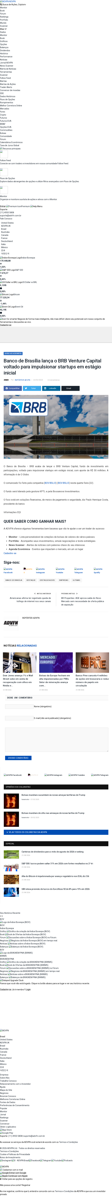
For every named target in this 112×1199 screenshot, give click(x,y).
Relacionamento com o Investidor (15, 1084)
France (4, 238)
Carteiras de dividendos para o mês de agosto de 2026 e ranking (53, 852)
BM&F (2, 124)
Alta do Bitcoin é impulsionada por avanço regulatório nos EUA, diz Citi (55, 876)
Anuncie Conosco (8, 1096)
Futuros (3, 118)
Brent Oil (19, 307)
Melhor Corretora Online (11, 105)
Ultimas (76, 580)
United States (7, 223)
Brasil (3, 229)
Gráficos (4, 41)
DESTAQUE (31, 580)
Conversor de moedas (10, 90)
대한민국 (5, 253)
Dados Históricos (7, 96)
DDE (2, 93)
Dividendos (5, 50)
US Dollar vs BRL (29, 282)
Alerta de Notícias (8, 69)
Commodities (6, 130)
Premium (25, 206)
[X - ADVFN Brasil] (20, 1160)
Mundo (3, 23)
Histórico (4, 53)
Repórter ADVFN (22, 380)
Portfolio (4, 20)
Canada (4, 235)
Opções (3, 44)
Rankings (4, 17)
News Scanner (6, 66)
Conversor (4, 1124)
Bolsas (3, 133)
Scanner (4, 26)
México (4, 247)
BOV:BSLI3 (50, 483)
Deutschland (7, 241)
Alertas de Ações (8, 84)
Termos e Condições (68, 1142)
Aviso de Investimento (10, 1157)
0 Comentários (54, 380)
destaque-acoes (47, 580)
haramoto (25, 799)
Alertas (3, 81)
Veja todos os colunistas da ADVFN (28, 832)
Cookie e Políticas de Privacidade (15, 1154)
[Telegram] (45, 1160)
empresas (63, 580)
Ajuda (2, 1087)
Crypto (3, 115)
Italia (3, 244)
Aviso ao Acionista (13, 353)
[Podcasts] (67, 1160)
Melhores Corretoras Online (12, 1099)
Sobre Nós (4, 1078)
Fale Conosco (6, 218)
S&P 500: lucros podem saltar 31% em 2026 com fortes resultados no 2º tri (57, 863)
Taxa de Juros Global (9, 145)
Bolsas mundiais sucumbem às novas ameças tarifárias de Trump (53, 795)
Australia (5, 232)
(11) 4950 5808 (7, 212)
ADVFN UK (5, 226)
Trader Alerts (6, 87)
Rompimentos (6, 102)
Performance (6, 56)
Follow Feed (5, 78)
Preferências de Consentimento (14, 1105)
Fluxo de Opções (7, 99)
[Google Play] (6, 1133)
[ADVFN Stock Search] (1, 4)
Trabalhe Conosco (8, 1081)
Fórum (3, 14)
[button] (13, 1173)
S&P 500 (19, 270)
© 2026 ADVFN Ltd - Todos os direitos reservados (22, 1148)
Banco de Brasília (14, 580)
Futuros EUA (5, 121)
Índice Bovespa (28, 258)
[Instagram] (6, 1160)
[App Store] (6, 1130)
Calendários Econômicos (11, 142)
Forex (2, 112)
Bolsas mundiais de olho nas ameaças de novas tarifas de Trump (53, 813)
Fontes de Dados (7, 1102)
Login (28, 989)
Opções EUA (5, 127)
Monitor (3, 7)
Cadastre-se (5, 325)
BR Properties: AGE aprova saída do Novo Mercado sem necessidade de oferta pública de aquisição (82, 601)
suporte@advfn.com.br (10, 215)
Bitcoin (17, 294)
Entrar (3, 206)
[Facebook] (34, 1160)
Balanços (4, 47)
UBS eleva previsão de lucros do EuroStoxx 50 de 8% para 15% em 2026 (56, 889)
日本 (3, 250)
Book (2, 10)
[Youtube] (56, 1160)
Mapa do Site (6, 1090)
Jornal (3, 1114)
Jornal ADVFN (6, 63)
